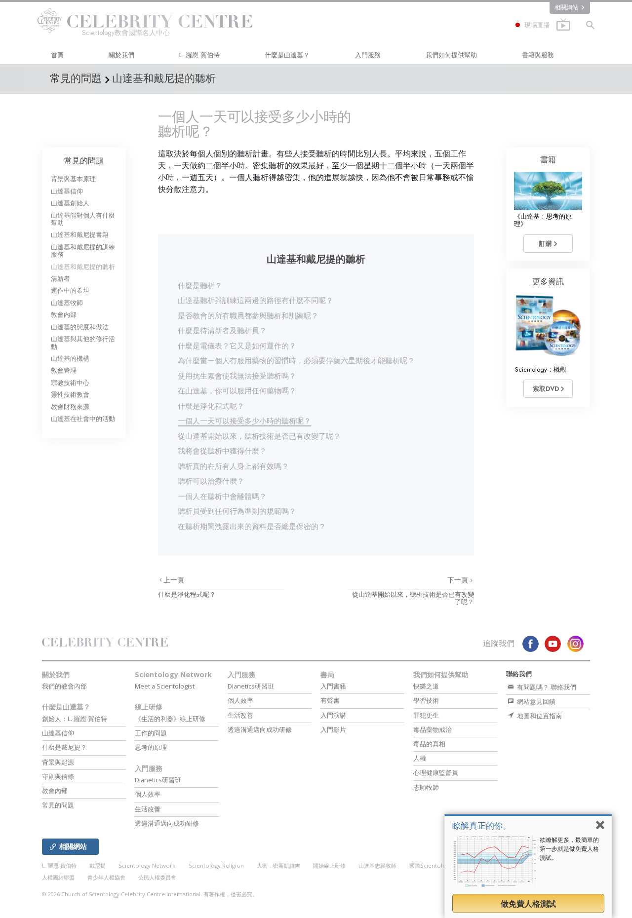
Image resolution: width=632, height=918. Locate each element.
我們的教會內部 (64, 686)
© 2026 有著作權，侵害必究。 (150, 894)
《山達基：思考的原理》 (543, 220)
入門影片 (333, 729)
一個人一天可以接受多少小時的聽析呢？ (244, 420)
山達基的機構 (70, 358)
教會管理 (64, 370)
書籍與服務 (538, 55)
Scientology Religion (216, 865)
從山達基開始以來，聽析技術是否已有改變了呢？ (259, 436)
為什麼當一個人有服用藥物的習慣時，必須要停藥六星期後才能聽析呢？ (296, 360)
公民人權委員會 (157, 877)
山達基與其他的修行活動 (83, 342)
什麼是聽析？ (200, 285)
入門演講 (333, 715)
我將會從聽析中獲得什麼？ (222, 451)
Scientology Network (173, 674)
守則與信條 (58, 776)
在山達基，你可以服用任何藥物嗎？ (237, 390)
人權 (419, 758)
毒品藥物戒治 (432, 729)
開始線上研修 (329, 865)
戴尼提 (97, 865)
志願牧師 (426, 787)
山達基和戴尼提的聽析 (83, 266)
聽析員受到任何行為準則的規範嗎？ (237, 511)
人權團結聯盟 (58, 877)
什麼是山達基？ (287, 55)
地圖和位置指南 (538, 715)
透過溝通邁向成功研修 (167, 823)
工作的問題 (151, 732)
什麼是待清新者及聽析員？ (222, 330)
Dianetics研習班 (158, 779)
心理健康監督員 (435, 772)
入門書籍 (333, 686)
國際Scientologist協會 (437, 865)
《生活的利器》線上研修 (170, 718)
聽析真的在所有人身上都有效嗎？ (233, 466)
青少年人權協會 (106, 877)
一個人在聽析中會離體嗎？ (222, 496)
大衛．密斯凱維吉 (278, 865)
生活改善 (147, 808)
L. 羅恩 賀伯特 (199, 55)
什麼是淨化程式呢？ (211, 406)
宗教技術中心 (70, 382)
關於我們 (121, 55)
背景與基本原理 (73, 179)
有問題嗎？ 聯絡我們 (545, 687)
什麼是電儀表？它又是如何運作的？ (237, 345)
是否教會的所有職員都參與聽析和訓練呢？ (248, 315)
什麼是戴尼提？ (64, 747)
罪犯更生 (426, 715)
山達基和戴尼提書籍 (80, 234)
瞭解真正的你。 (481, 825)
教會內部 (64, 314)
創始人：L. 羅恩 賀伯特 (74, 718)
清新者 (60, 278)
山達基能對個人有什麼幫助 (83, 219)
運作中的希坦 (70, 290)
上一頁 (173, 580)
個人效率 (147, 794)
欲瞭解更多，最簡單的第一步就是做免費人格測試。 (569, 849)
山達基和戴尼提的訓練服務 (83, 250)
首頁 (57, 55)
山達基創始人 (70, 203)
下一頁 (458, 580)
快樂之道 (426, 686)
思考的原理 (151, 747)
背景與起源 (58, 762)
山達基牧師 (67, 302)
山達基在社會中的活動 (83, 418)
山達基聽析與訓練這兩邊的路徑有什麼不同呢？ (255, 300)
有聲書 (330, 700)
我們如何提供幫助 (451, 55)
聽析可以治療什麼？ (211, 481)
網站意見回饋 (535, 701)
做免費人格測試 (528, 903)
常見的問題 (84, 160)
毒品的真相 (429, 743)
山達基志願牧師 (377, 865)
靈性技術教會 (70, 394)
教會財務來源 (70, 407)
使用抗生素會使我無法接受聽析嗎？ (237, 376)
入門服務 (368, 55)
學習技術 (426, 700)
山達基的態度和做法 (80, 327)
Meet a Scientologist (165, 686)
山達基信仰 (67, 191)
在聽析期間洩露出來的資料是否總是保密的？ (252, 526)
